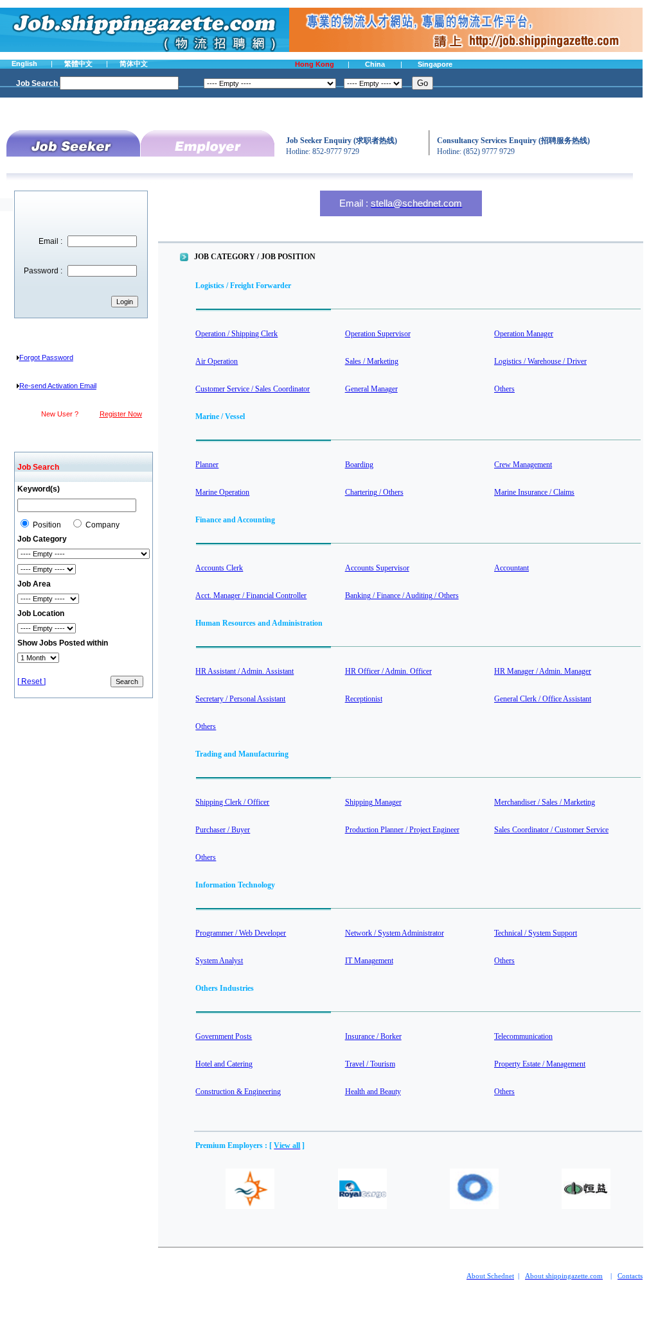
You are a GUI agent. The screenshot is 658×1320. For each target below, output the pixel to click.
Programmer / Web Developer (240, 933)
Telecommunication (523, 1036)
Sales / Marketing (371, 361)
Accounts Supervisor (377, 567)
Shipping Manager (373, 802)
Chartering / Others (374, 492)
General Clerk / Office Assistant (542, 698)
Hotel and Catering (224, 1063)
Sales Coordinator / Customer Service (551, 829)
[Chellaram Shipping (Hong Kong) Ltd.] (250, 1206)
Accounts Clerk (219, 567)
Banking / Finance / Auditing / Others (402, 595)
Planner (206, 464)
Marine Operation (222, 492)
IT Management (369, 960)
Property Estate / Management (539, 1063)
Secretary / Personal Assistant (240, 698)
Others (504, 388)
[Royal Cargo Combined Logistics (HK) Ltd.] (362, 1206)
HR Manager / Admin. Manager (542, 671)
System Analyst (219, 960)
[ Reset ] (31, 681)
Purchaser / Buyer (222, 829)
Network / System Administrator (394, 933)
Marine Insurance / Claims (534, 492)
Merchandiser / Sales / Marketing (544, 802)
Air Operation (216, 361)
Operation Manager (523, 333)
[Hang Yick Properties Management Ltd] (586, 1206)
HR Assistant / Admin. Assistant (244, 671)
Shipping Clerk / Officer (232, 802)
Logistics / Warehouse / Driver (540, 361)
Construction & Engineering (238, 1091)
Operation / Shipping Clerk (236, 333)
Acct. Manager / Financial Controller (251, 595)
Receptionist (363, 698)
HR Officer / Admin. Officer (388, 671)
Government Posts (223, 1036)
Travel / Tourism (370, 1063)
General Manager (371, 388)
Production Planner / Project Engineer (402, 829)
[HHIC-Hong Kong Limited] (474, 1206)
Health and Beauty (373, 1091)
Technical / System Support (535, 933)
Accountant (511, 567)
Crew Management (523, 464)
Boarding (359, 464)
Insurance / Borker (373, 1036)
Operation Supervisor (378, 333)
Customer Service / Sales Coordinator (252, 388)
